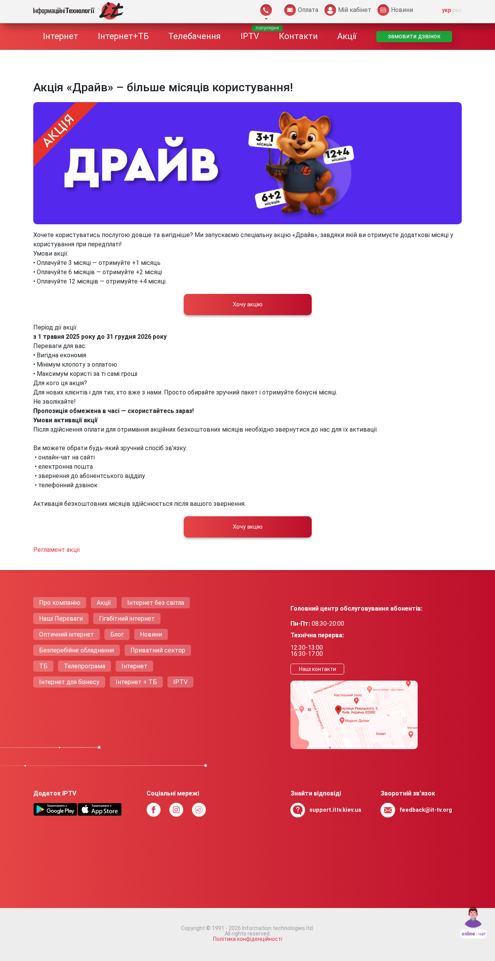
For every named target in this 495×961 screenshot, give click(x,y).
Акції (347, 36)
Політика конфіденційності (247, 939)
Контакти (298, 36)
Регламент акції (56, 549)
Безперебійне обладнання (76, 650)
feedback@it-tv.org (425, 810)
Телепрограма (84, 666)
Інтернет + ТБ (136, 682)
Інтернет (60, 36)
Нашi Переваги (61, 618)
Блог (117, 634)
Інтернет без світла (155, 602)
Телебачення (194, 36)
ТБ (43, 666)
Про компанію (59, 602)
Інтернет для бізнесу (69, 682)
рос (457, 10)
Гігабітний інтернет (127, 618)
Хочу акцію (248, 304)
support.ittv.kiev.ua (335, 810)
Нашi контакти (317, 669)
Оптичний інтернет (66, 634)
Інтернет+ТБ (123, 36)
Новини (151, 634)
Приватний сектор (157, 650)
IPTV (250, 36)
